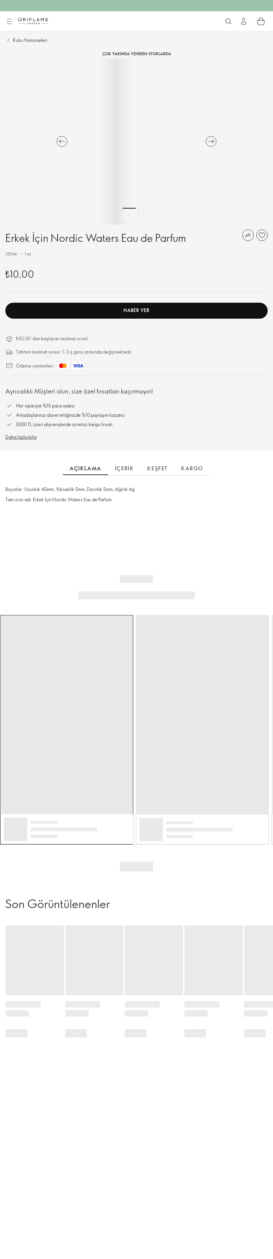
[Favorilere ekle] (262, 235)
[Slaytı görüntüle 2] (144, 214)
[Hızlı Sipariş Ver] (261, 21)
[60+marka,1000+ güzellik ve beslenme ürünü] (228, 21)
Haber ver (136, 310)
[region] (136, 141)
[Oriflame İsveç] (33, 21)
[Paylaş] (248, 235)
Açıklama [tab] (86, 468)
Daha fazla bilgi (21, 437)
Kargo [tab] (192, 468)
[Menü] (9, 22)
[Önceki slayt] (62, 141)
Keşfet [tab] (157, 468)
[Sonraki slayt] (211, 141)
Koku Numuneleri (30, 40)
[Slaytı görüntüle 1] (129, 214)
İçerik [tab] (124, 468)
